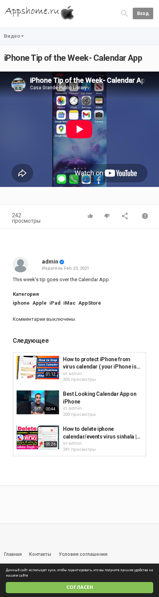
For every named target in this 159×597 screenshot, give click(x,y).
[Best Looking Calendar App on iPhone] (38, 402)
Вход (143, 13)
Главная (13, 554)
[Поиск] (124, 13)
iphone (21, 303)
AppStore (89, 303)
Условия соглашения (83, 554)
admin (50, 261)
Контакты (40, 554)
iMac (69, 303)
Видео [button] (12, 36)
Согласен (79, 587)
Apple (39, 303)
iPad (55, 303)
